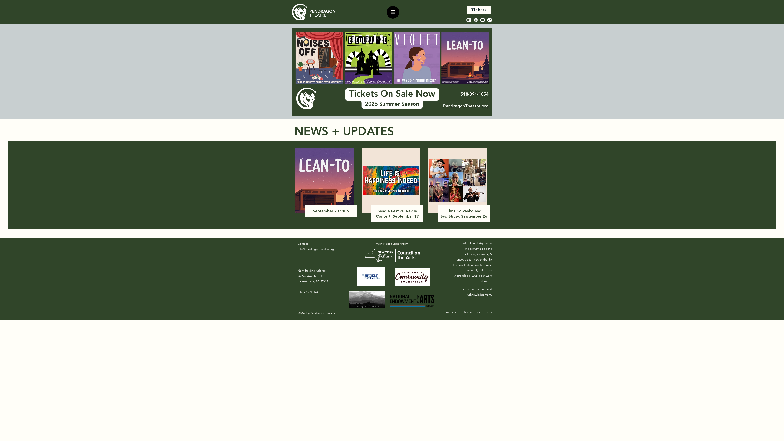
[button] (392, 72)
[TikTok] (489, 20)
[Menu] (393, 12)
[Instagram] (468, 20)
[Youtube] (482, 20)
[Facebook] (475, 20)
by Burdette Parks (480, 312)
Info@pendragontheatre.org (316, 249)
